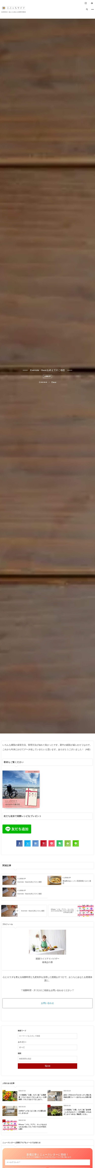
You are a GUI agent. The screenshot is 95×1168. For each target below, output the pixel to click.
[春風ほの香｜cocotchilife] (13, 8)
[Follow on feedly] (91, 3)
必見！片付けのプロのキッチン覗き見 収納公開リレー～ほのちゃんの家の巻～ (78, 1097)
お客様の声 (47, 376)
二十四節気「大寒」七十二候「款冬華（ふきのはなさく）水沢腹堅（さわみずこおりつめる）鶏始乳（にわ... (77, 1112)
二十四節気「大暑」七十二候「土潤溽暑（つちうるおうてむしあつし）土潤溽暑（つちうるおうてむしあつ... (32, 1097)
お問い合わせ (47, 1003)
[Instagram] (85, 3)
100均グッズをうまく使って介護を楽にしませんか (32, 1112)
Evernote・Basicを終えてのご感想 (30, 882)
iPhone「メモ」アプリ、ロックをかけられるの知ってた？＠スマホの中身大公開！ (33, 1127)
